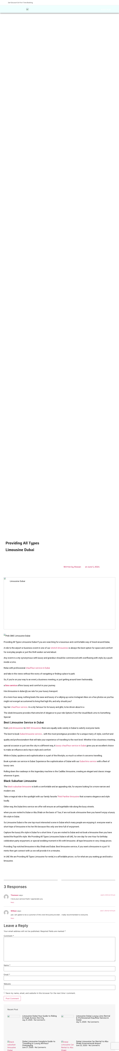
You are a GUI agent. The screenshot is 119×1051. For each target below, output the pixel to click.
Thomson (14, 895)
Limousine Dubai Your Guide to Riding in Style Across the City (39, 1016)
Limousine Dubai (17, 581)
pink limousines (16, 728)
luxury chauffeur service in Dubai (71, 745)
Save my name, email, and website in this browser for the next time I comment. (40, 993)
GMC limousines (33, 728)
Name (7, 965)
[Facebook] (52, 872)
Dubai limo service (88, 761)
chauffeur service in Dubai (38, 668)
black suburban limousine (20, 786)
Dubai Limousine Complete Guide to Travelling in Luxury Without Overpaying (38, 1043)
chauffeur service (19, 707)
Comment (9, 936)
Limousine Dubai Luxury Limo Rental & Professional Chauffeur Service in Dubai (93, 1017)
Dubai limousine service (31, 734)
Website (7, 984)
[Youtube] (59, 872)
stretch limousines (59, 648)
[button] (75, 8)
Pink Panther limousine (69, 796)
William (14, 911)
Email (7, 974)
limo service (11, 685)
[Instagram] (67, 872)
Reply (12, 902)
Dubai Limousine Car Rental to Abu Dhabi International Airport (92, 1042)
